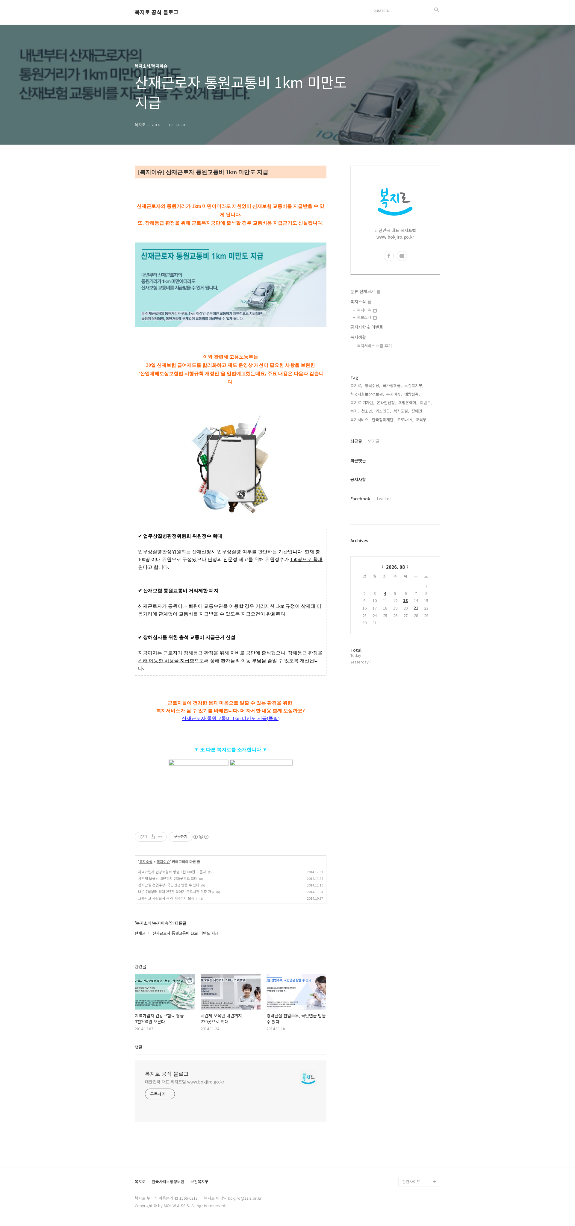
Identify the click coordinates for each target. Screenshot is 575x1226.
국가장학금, (392, 385)
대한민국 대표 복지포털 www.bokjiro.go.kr (184, 1082)
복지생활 (358, 337)
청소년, (367, 411)
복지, (354, 411)
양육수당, (372, 385)
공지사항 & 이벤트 (366, 327)
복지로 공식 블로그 (156, 12)
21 (416, 608)
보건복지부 (199, 1182)
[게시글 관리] (160, 836)
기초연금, (383, 411)
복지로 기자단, (362, 402)
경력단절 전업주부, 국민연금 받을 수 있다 (168, 884)
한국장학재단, (383, 419)
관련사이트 (411, 1181)
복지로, (356, 385)
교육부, (422, 419)
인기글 (374, 441)
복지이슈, (394, 394)
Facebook (360, 498)
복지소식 (145, 861)
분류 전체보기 (363, 291)
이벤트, (426, 402)
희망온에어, (407, 402)
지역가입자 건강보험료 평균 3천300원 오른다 (172, 871)
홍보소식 (365, 317)
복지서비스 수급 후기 (374, 345)
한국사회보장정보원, (367, 394)
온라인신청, (386, 402)
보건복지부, (413, 385)
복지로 (140, 1182)
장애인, (417, 411)
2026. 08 (395, 567)
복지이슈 (163, 861)
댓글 (139, 1047)
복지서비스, (360, 419)
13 (405, 600)
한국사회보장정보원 (168, 1182)
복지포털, (401, 411)
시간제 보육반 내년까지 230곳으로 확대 (167, 878)
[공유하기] (152, 836)
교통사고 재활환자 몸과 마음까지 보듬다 (168, 898)
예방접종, (412, 394)
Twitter (383, 498)
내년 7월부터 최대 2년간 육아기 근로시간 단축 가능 (176, 891)
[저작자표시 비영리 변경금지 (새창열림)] (201, 836)
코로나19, (405, 419)
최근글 (356, 441)
